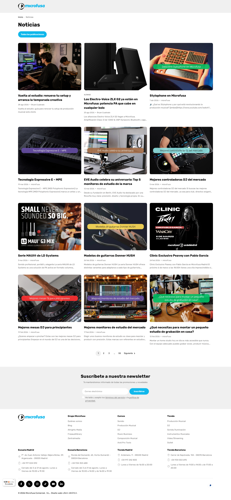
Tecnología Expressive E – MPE (40, 179)
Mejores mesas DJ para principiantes (45, 327)
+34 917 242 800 (129, 460)
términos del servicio (115, 397)
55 (119, 353)
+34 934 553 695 (179, 460)
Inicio (20, 17)
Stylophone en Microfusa (168, 95)
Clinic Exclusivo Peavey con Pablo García (179, 255)
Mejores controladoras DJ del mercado (178, 179)
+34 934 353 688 (79, 463)
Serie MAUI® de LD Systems (38, 255)
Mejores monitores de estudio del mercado (114, 327)
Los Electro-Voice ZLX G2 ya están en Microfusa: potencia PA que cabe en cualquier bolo (111, 103)
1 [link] (98, 353)
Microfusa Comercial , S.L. (38, 493)
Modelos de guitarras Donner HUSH (109, 255)
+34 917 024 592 (29, 463)
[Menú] (13, 480)
